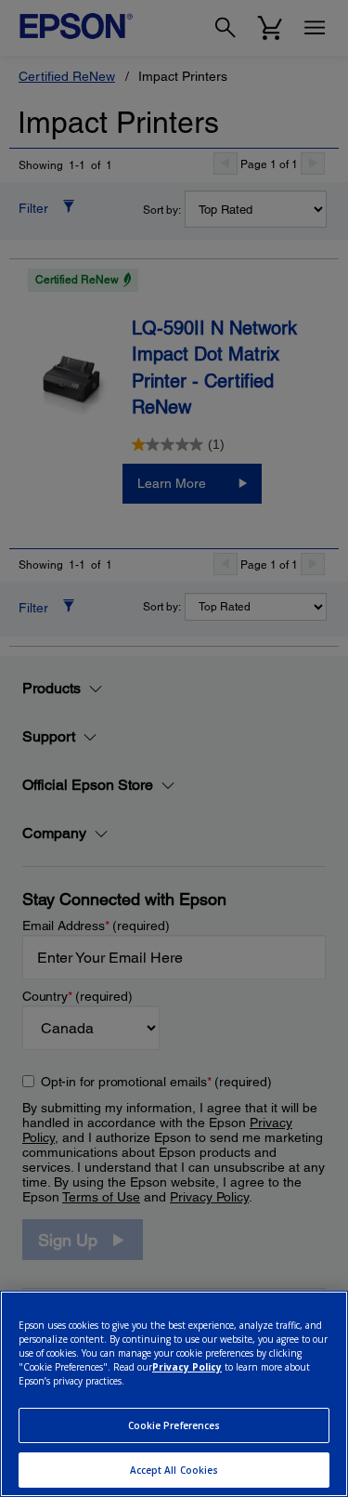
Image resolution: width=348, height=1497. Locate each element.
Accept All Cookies (174, 1470)
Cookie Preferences (174, 1425)
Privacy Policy (187, 1366)
